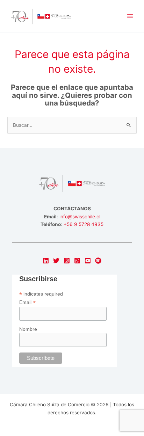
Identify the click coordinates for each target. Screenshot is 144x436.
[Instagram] (67, 260)
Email (27, 302)
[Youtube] (88, 260)
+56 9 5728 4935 (83, 224)
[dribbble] (98, 260)
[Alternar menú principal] (130, 16)
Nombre (28, 329)
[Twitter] (56, 260)
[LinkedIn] (46, 260)
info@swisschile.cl (79, 216)
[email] (77, 260)
